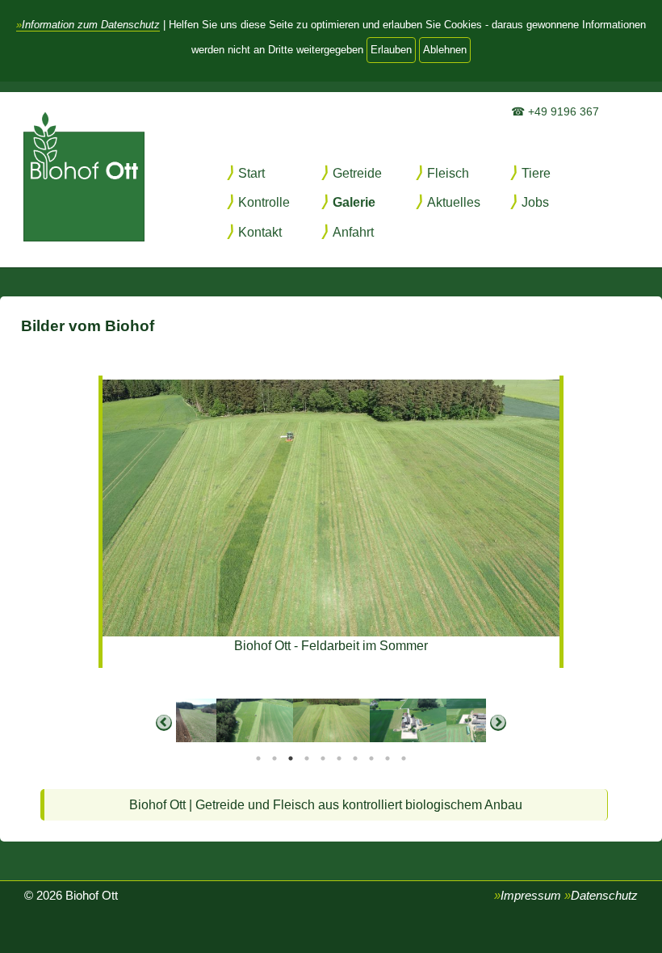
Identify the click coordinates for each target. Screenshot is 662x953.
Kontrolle (264, 202)
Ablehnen (445, 50)
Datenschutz (604, 895)
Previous (164, 723)
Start (251, 173)
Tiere (536, 173)
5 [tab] (323, 758)
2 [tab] (274, 758)
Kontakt (260, 232)
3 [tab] (291, 758)
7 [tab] (355, 758)
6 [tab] (339, 758)
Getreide (357, 173)
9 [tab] (387, 758)
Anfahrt (353, 232)
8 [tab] (371, 758)
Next (498, 723)
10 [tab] (404, 758)
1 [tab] (258, 758)
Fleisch (448, 173)
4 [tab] (307, 758)
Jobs (535, 202)
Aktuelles (453, 202)
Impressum (531, 895)
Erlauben (391, 50)
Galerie (354, 202)
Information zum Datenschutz (91, 25)
